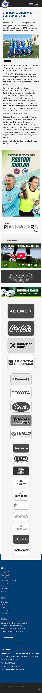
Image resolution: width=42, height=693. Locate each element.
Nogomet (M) (5, 572)
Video (3, 607)
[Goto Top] (39, 689)
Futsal (3, 577)
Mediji (3, 586)
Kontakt (4, 613)
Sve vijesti (5, 591)
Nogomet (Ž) (5, 575)
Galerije (3, 604)
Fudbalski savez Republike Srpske (13, 628)
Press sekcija (5, 610)
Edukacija (4, 583)
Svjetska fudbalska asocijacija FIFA (13, 625)
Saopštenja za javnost (9, 580)
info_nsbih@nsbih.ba (13, 666)
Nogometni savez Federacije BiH (12, 631)
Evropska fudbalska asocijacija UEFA (14, 623)
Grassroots (5, 588)
